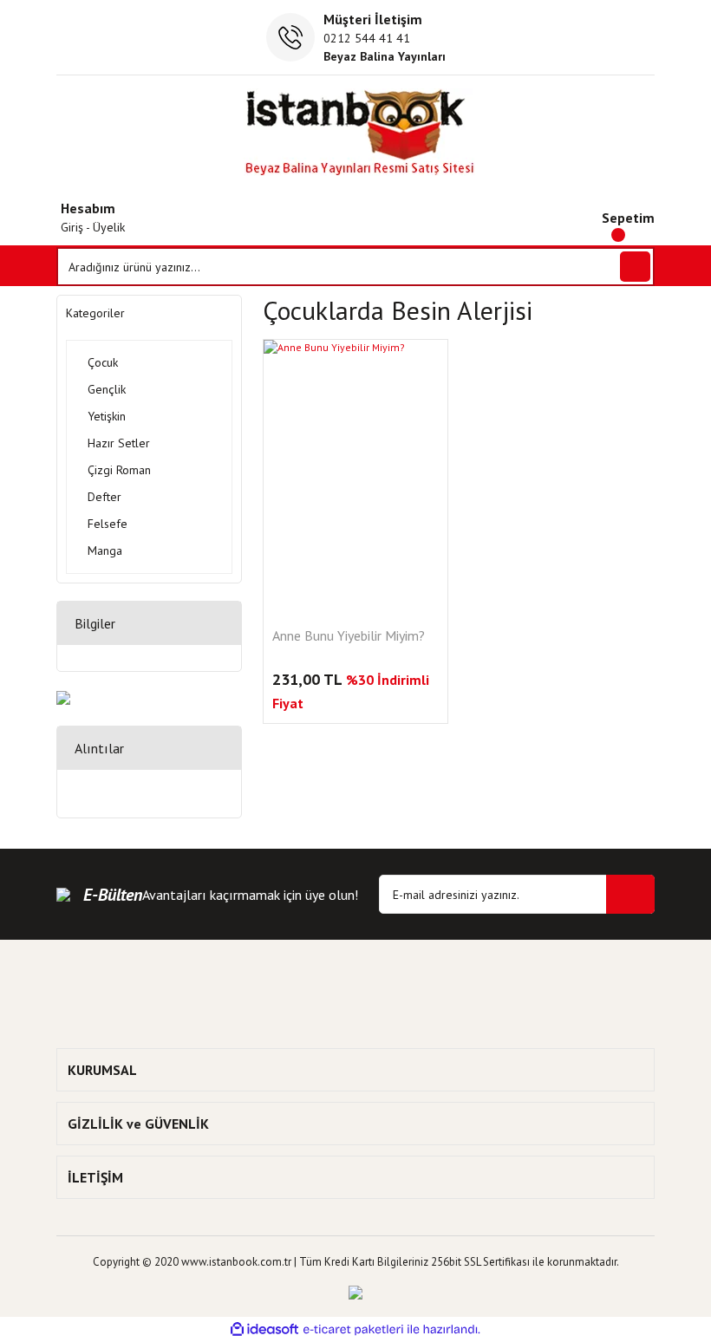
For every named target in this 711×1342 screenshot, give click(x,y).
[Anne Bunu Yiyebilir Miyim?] (355, 478)
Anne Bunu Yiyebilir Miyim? (348, 636)
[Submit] (630, 894)
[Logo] (356, 132)
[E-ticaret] (353, 1329)
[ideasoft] (264, 1329)
